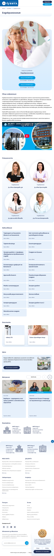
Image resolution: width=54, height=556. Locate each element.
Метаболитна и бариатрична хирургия (11, 470)
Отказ (47, 548)
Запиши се (26, 543)
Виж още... (4, 473)
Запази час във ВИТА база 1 (27, 77)
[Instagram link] (7, 527)
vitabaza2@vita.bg (37, 433)
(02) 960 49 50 (15, 431)
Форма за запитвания (32, 514)
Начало (3, 8)
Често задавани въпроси (8, 514)
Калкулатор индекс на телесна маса (34, 489)
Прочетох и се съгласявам (42, 551)
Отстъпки (4, 512)
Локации (4, 517)
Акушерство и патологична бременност (12, 461)
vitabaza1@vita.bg (16, 433)
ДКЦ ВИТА (9, 8)
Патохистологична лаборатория (10, 487)
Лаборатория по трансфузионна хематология (10, 490)
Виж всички (33, 377)
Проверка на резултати (8, 480)
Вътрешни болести (30, 464)
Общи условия (30, 517)
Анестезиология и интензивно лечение (11, 464)
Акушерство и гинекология (31, 461)
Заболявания (5, 510)
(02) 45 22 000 (36, 431)
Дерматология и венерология (32, 468)
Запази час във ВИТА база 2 (27, 84)
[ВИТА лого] (11, 3)
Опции (37, 548)
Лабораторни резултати (8, 505)
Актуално (29, 507)
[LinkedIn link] (11, 527)
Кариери (29, 510)
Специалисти (5, 507)
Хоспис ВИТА (28, 485)
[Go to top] (52, 441)
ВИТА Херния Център (30, 482)
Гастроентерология (7, 466)
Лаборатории (6, 477)
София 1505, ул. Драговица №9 (16, 429)
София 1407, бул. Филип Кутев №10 (38, 429)
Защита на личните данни (33, 519)
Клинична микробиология (8, 485)
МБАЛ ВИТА (5, 459)
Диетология (28, 470)
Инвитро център (6, 468)
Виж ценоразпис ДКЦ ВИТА (12, 367)
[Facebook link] (3, 527)
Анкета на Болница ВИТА (33, 512)
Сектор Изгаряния (29, 487)
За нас (28, 505)
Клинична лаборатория (7, 482)
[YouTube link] (14, 527)
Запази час (47, 4)
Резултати (47, 1)
